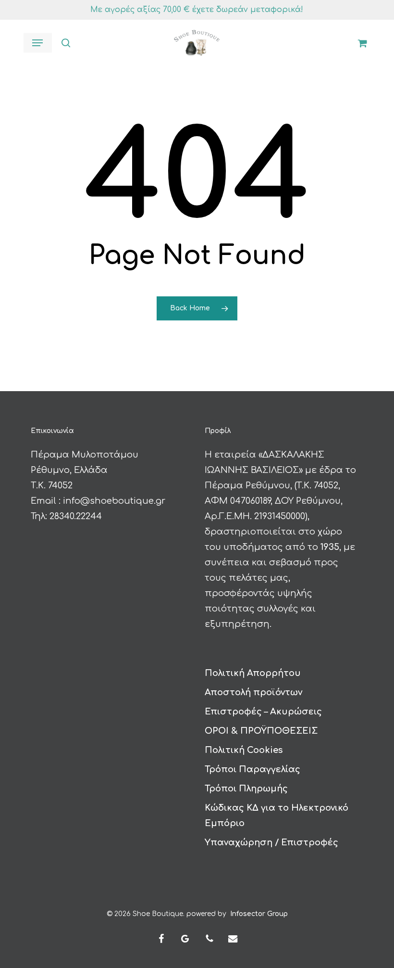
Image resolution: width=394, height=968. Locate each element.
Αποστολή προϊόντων (253, 692)
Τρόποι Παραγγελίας (252, 769)
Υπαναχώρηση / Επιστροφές (271, 842)
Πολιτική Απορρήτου (253, 673)
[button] (37, 43)
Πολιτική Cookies (244, 750)
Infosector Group (259, 913)
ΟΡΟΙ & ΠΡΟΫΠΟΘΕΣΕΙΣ (261, 731)
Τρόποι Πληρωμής (246, 788)
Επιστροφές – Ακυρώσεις (263, 711)
